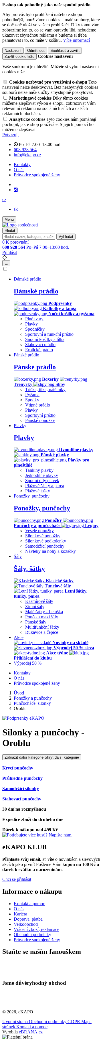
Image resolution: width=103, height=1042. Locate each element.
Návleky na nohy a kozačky (50, 551)
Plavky (31, 323)
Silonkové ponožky (42, 535)
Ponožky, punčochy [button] (31, 496)
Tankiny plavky (39, 470)
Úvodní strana (15, 1021)
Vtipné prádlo (37, 404)
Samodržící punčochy (44, 546)
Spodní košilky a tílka (44, 339)
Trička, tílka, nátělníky (45, 389)
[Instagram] (16, 190)
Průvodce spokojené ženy (37, 174)
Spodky (32, 399)
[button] (4, 199)
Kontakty (22, 164)
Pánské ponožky (40, 420)
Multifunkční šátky (42, 627)
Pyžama (32, 394)
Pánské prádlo (35, 367)
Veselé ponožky (39, 530)
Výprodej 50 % (27, 663)
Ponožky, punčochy (42, 508)
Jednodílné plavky (41, 475)
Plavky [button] (20, 425)
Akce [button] (18, 637)
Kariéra (20, 913)
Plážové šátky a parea (44, 485)
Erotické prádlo (39, 349)
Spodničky (35, 329)
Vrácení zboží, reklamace (36, 929)
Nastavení (13, 50)
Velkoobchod (26, 924)
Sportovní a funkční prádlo (49, 334)
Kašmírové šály (39, 601)
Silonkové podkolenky (45, 540)
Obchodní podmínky (32, 934)
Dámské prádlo (36, 291)
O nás (19, 169)
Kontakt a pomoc (29, 903)
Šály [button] (18, 556)
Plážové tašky (37, 490)
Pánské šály (35, 621)
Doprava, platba (28, 919)
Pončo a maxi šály (41, 616)
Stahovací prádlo (40, 344)
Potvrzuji (10, 134)
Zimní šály (34, 606)
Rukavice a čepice (41, 632)
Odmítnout (36, 50)
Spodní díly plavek (42, 480)
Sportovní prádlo (40, 415)
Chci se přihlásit (16, 879)
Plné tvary (34, 318)
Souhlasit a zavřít (65, 50)
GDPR (74, 1021)
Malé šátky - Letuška (44, 611)
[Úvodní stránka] (20, 224)
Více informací (76, 40)
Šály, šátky (29, 568)
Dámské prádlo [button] (27, 279)
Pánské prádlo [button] (26, 354)
